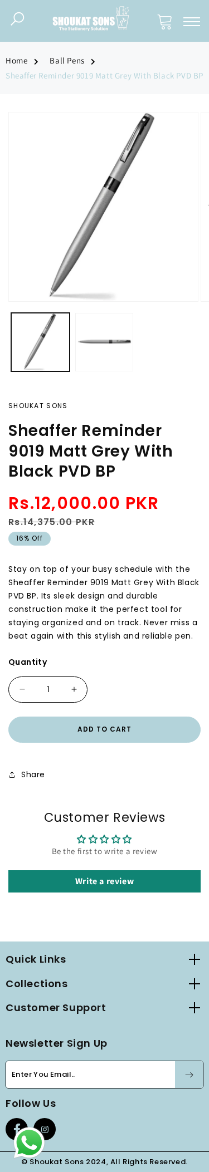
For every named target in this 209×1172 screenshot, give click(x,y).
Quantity (27, 662)
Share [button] (33, 774)
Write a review (104, 881)
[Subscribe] (189, 1074)
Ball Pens (67, 60)
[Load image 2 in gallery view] (104, 342)
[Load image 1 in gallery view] (40, 342)
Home (16, 60)
